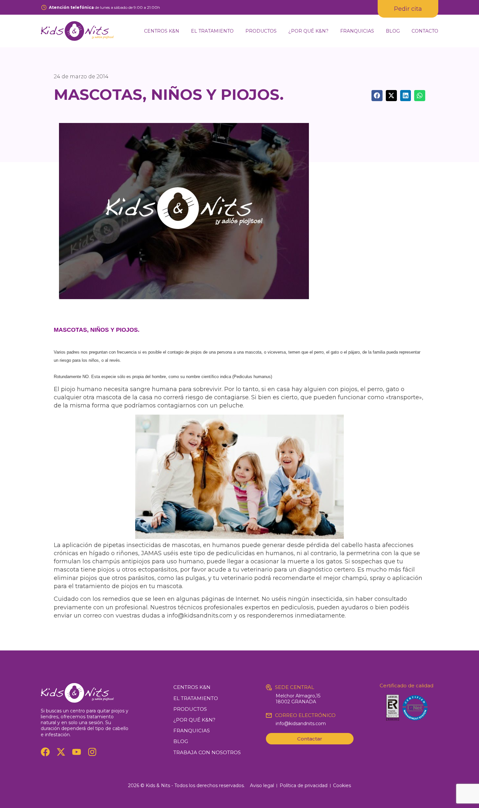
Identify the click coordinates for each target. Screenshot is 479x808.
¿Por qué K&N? (308, 31)
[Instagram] (92, 751)
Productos (261, 31)
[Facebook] (45, 751)
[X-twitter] (60, 751)
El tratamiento (212, 31)
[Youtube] (76, 751)
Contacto (425, 31)
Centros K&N (161, 31)
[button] (377, 95)
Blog (393, 31)
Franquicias (357, 31)
